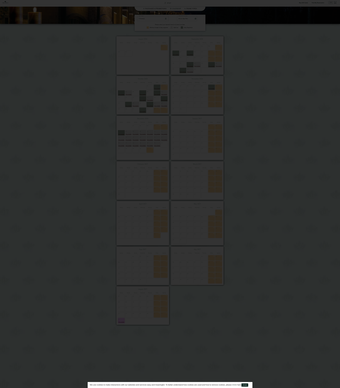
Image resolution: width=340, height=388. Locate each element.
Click (234, 385)
